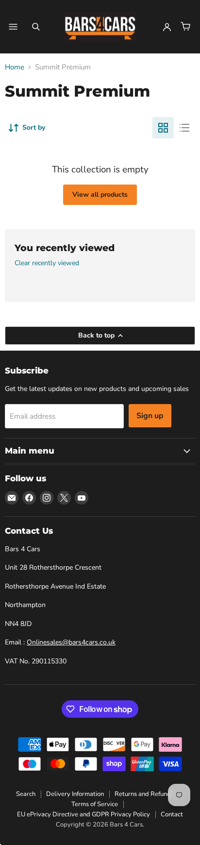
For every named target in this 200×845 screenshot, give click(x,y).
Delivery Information (75, 794)
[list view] (184, 127)
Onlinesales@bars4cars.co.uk (71, 642)
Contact (172, 814)
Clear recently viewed (47, 263)
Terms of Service (94, 804)
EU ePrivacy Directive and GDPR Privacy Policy (83, 814)
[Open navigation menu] (13, 26)
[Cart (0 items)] (185, 26)
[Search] (36, 26)
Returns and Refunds (144, 794)
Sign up (150, 415)
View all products (100, 194)
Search (25, 794)
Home (14, 67)
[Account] (167, 26)
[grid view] (163, 127)
